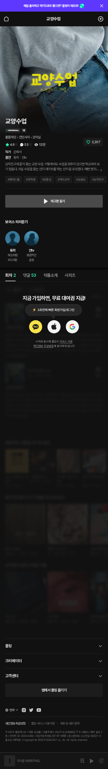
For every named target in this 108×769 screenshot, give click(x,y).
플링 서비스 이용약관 (43, 723)
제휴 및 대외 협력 (69, 723)
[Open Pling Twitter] (31, 710)
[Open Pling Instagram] (24, 710)
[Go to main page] (6, 19)
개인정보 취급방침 (43, 346)
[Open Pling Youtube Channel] (38, 710)
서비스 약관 (66, 341)
